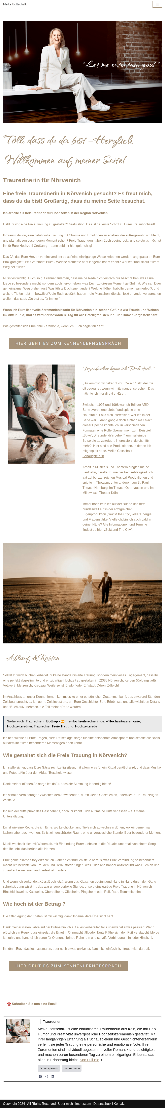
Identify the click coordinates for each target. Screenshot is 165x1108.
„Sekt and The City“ (118, 529)
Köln (114, 492)
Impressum (83, 1103)
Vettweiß (9, 685)
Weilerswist (55, 685)
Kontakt (119, 1103)
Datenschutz (102, 1103)
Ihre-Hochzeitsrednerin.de (44, 986)
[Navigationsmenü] (157, 4)
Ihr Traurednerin (92, 986)
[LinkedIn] (52, 1076)
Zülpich (112, 685)
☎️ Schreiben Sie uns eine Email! (32, 1004)
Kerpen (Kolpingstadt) (140, 680)
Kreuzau (40, 685)
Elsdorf (70, 685)
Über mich (65, 1103)
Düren (101, 685)
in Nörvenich (130, 986)
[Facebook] (40, 1076)
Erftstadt (89, 685)
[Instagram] (46, 1076)
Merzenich (24, 685)
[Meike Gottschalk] (15, 4)
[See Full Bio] (101, 1060)
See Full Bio (89, 1060)
